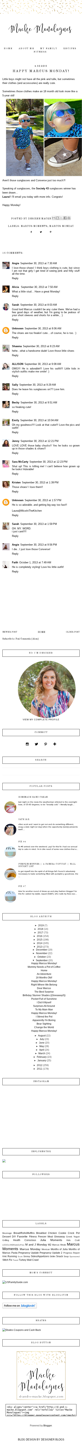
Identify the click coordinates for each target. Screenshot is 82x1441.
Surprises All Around (44, 1006)
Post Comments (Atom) (27, 639)
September (42, 960)
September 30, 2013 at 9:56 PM (38, 544)
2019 (41, 925)
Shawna (17, 346)
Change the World (44, 1027)
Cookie (62, 1233)
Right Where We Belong (44, 984)
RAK (4, 1256)
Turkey (22, 1260)
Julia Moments (51, 1240)
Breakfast (41, 1233)
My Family (48, 49)
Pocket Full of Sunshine (44, 999)
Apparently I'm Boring (44, 1020)
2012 (39, 1065)
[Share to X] (61, 218)
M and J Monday (36, 1244)
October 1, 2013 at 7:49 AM (35, 562)
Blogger (47, 1425)
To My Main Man (44, 1009)
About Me (26, 49)
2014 (39, 943)
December (41, 949)
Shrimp (26, 1256)
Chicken (52, 1233)
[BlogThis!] (58, 218)
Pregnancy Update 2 (51, 1252)
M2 (49, 1244)
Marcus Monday (61, 226)
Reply (15, 278)
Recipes (69, 49)
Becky (15, 402)
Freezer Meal (45, 1236)
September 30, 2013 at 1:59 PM (38, 523)
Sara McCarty (20, 461)
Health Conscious (24, 1240)
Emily (15, 420)
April (41, 1049)
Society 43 (42, 188)
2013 (39, 946)
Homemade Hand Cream (33, 797)
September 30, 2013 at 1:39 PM (40, 482)
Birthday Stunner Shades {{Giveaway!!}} (44, 995)
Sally (15, 384)
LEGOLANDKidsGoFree (13, 1245)
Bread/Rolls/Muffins (24, 1233)
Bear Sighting (44, 1023)
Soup (66, 1256)
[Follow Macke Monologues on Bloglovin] (19, 1307)
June (41, 1042)
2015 (39, 939)
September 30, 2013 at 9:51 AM (38, 402)
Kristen (16, 482)
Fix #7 (22, 886)
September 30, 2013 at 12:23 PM (48, 461)
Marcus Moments (34, 226)
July (42, 1039)
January (41, 1060)
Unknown (17, 328)
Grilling (5, 1240)
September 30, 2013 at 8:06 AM (43, 328)
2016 (39, 936)
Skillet (52, 1256)
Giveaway (59, 1236)
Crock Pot (73, 1233)
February (42, 1057)
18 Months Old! (44, 977)
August (42, 1035)
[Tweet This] (41, 233)
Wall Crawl (33, 1260)
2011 (39, 1068)
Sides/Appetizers (40, 1256)
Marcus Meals (59, 1245)
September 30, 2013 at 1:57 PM (43, 500)
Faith (15, 562)
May (41, 1046)
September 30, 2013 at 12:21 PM (39, 441)
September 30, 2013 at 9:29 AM (37, 384)
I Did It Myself (44, 1002)
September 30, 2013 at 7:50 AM (39, 287)
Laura (5, 196)
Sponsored (74, 1256)
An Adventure (44, 974)
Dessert (6, 1236)
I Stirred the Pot (44, 1016)
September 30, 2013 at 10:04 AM (39, 420)
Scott (20, 1256)
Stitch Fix (7, 1260)
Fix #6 (22, 842)
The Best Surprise (44, 991)
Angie (15, 263)
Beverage (7, 1233)
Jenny (15, 441)
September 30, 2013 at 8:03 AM (38, 304)
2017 (40, 932)
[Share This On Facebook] (31, 233)
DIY (14, 1236)
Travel (15, 1260)
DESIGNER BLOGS (52, 1439)
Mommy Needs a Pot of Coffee (44, 967)
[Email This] (54, 218)
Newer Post (9, 632)
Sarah (15, 304)
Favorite (22, 1236)
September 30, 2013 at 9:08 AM (42, 364)
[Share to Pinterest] (69, 218)
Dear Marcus (44, 988)
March (41, 1053)
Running (12, 1256)
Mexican (46, 1249)
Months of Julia (59, 1249)
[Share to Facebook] (65, 218)
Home (8, 49)
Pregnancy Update (28, 1252)
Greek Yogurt (73, 1236)
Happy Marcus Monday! (44, 963)
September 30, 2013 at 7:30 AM (38, 263)
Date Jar (23, 819)
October (41, 956)
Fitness (40, 52)
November (41, 953)
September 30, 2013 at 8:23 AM (41, 346)
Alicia (16, 287)
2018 (40, 929)
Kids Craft (73, 1240)
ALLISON (17, 364)
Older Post (73, 632)
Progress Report (71, 1253)
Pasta (14, 1252)
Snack (59, 1256)
